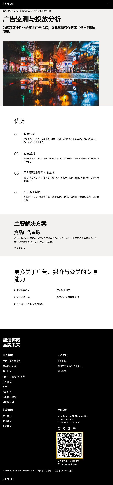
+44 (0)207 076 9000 (69, 423)
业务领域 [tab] (8, 355)
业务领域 (7, 11)
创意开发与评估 (22, 297)
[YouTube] (69, 429)
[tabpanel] (29, 382)
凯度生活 (62, 372)
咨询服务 (7, 392)
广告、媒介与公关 (22, 11)
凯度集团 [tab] (8, 410)
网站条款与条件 (44, 471)
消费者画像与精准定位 (68, 297)
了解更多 (18, 248)
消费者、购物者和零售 (14, 377)
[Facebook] (64, 429)
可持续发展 (8, 402)
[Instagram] (59, 429)
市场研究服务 (9, 397)
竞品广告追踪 (27, 233)
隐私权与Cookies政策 (64, 471)
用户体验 (7, 382)
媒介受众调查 (63, 290)
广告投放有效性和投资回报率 (28, 304)
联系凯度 (7, 421)
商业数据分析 (9, 366)
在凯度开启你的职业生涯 (70, 366)
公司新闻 (7, 426)
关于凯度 (7, 416)
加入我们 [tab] (63, 355)
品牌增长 (7, 372)
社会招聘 (62, 361)
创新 (5, 387)
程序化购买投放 (22, 290)
